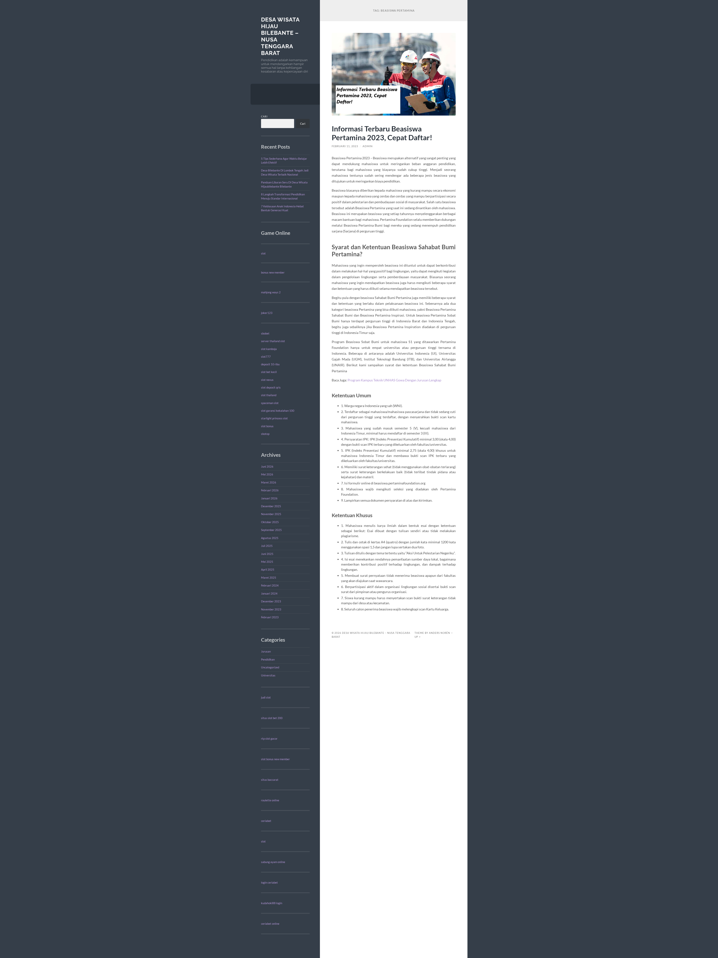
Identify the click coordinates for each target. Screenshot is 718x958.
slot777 (266, 356)
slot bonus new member (275, 759)
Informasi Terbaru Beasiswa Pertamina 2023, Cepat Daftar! (382, 133)
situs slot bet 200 (272, 718)
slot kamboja (269, 349)
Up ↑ (418, 636)
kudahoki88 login (271, 903)
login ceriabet (269, 882)
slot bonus (267, 426)
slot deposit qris (271, 387)
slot (263, 253)
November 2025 (271, 514)
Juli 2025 (267, 545)
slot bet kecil (269, 372)
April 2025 (267, 569)
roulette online (270, 800)
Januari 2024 (269, 593)
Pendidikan (268, 659)
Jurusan (266, 651)
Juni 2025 (267, 553)
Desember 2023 (271, 601)
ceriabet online (270, 923)
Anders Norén (439, 632)
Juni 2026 (267, 466)
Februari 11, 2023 (345, 146)
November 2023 (271, 609)
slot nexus (267, 379)
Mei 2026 (267, 474)
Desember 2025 (271, 506)
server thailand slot (273, 341)
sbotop (265, 433)
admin (368, 146)
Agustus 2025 (269, 538)
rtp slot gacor (269, 738)
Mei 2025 (267, 561)
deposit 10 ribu (270, 364)
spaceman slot (270, 403)
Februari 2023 (270, 617)
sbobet (265, 333)
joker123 (266, 312)
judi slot (266, 697)
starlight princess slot (274, 418)
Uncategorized (270, 667)
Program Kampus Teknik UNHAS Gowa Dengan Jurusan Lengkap (394, 380)
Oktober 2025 (270, 522)
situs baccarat (269, 779)
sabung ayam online (273, 862)
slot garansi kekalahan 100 (277, 410)
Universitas (268, 675)
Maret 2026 (268, 482)
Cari (264, 116)
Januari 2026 (269, 498)
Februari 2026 (270, 490)
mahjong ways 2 (271, 292)
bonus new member (273, 272)
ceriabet (266, 820)
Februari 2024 (270, 585)
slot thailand (268, 395)
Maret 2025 (268, 577)
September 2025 (271, 530)
